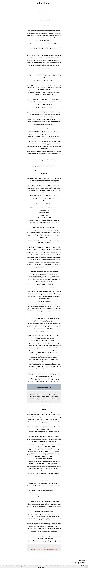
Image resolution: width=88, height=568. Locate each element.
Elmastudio (82, 562)
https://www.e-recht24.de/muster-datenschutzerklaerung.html (44, 549)
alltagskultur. (82, 560)
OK (46, 567)
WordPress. (82, 564)
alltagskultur (44, 3)
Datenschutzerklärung (44, 12)
